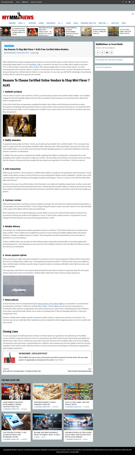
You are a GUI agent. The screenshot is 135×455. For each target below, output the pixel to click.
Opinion (41, 23)
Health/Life (115, 23)
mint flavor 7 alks (35, 64)
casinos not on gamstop (103, 67)
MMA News (25, 2)
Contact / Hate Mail (36, 2)
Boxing (68, 23)
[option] (13, 31)
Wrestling (102, 23)
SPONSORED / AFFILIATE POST (17, 53)
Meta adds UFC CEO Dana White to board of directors (22, 370)
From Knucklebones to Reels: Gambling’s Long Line (100, 31)
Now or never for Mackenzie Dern (80, 370)
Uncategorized (9, 46)
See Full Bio (59, 360)
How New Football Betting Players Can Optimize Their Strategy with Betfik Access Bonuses (78, 435)
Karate (76, 23)
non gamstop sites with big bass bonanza (109, 60)
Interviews (32, 23)
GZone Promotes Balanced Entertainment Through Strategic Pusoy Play (72, 31)
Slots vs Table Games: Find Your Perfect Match (125, 31)
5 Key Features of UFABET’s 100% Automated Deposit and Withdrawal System (14, 435)
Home (18, 2)
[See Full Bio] (64, 360)
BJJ (59, 23)
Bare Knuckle (51, 23)
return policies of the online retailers (51, 304)
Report (38, 437)
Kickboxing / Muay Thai (88, 23)
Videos (124, 23)
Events (20, 23)
